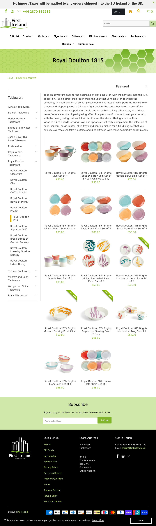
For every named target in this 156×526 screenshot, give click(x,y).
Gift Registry (50, 456)
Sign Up (104, 420)
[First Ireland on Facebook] (6, 11)
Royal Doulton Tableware (16, 163)
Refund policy (50, 496)
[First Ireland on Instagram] (12, 11)
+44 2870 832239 (36, 11)
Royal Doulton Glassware (18, 172)
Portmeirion (15, 146)
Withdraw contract (53, 501)
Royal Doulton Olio (18, 181)
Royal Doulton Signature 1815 (18, 228)
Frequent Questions (53, 478)
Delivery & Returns (53, 473)
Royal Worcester (17, 295)
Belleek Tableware (18, 112)
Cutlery (43, 36)
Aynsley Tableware (19, 106)
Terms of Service (52, 490)
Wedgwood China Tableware (18, 288)
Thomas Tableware (19, 271)
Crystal (27, 36)
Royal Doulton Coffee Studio (18, 191)
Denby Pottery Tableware (16, 120)
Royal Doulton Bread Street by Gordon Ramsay (19, 239)
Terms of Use (50, 461)
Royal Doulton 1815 (21, 218)
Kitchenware (97, 36)
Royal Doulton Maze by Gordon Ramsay (20, 251)
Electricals (118, 36)
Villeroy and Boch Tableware (18, 278)
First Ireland (22, 511)
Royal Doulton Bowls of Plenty (19, 200)
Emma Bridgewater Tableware (19, 129)
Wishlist (47, 444)
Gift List (14, 36)
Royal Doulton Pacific (18, 209)
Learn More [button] (98, 520)
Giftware (77, 36)
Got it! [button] (141, 520)
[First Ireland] (51, 24)
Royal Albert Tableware (15, 153)
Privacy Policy (51, 467)
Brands (66, 43)
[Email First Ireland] (18, 11)
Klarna (47, 484)
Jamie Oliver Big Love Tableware (17, 138)
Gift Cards (49, 450)
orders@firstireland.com (133, 448)
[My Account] (139, 12)
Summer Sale (86, 43)
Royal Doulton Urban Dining (18, 262)
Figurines (60, 36)
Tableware (137, 36)
